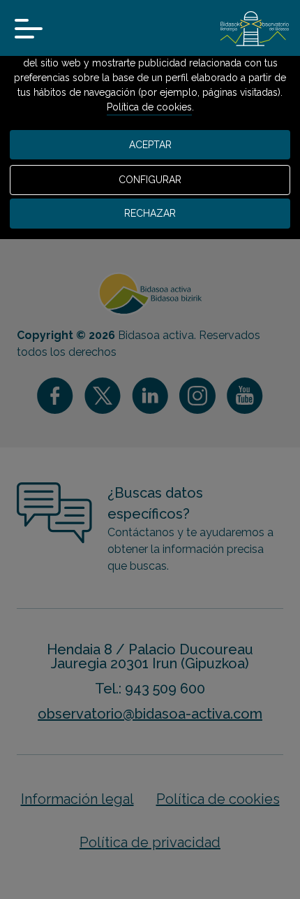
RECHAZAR (150, 213)
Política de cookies (149, 107)
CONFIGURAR (150, 179)
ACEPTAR (150, 144)
